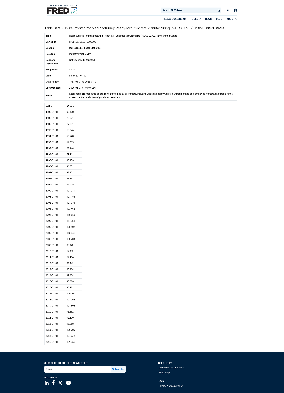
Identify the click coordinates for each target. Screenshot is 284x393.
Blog (219, 19)
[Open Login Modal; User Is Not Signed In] (235, 10)
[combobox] (188, 10)
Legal (161, 381)
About (231, 19)
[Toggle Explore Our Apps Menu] (227, 10)
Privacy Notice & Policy (171, 386)
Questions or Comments (171, 367)
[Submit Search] (219, 10)
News (208, 19)
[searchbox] (189, 10)
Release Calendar (174, 19)
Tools (194, 19)
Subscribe (118, 369)
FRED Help (164, 372)
